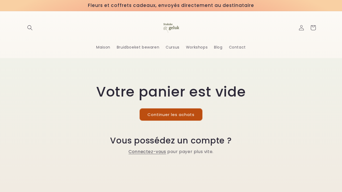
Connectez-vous (147, 152)
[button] (30, 28)
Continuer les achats (171, 114)
